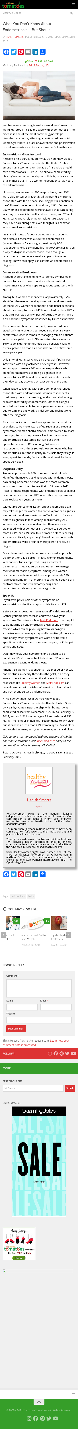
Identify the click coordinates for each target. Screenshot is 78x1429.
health (31, 896)
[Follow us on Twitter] (67, 1053)
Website (10, 1013)
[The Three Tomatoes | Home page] (17, 4)
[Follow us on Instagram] (50, 1053)
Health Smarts (12, 13)
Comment (12, 975)
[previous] (3, 935)
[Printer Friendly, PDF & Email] (39, 61)
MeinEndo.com (49, 620)
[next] (68, 935)
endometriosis (18, 896)
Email (44, 1000)
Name (10, 1000)
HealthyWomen (30, 683)
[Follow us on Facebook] (56, 1053)
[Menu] (73, 4)
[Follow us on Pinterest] (61, 1053)
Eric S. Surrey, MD (39, 65)
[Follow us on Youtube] (73, 1053)
